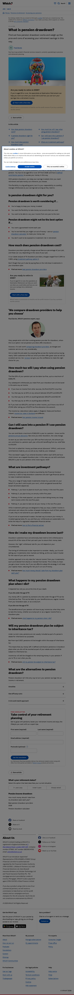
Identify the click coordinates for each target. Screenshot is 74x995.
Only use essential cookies (55, 167)
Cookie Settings (11, 167)
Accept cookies (30, 167)
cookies (15, 153)
